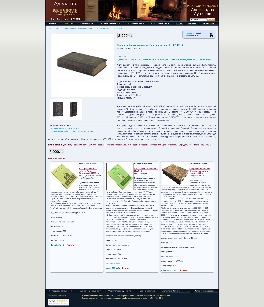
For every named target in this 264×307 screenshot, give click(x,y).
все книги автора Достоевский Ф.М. (65, 128)
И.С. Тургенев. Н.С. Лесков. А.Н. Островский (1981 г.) (89, 170)
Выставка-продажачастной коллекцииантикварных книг (65, 12)
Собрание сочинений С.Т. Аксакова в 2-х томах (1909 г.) (199, 170)
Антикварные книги (90, 28)
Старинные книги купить (72, 28)
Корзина (189, 33)
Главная (58, 28)
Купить (70, 245)
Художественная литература (110, 28)
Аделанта (65, 3)
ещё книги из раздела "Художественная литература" (72, 131)
